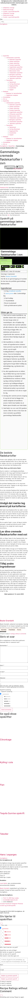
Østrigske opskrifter (15, 74)
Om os (5, 99)
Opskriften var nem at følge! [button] (8, 950)
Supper (11, 89)
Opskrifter (6, 56)
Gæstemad (12, 82)
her (9, 215)
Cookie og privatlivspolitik (8, 905)
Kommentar (4, 645)
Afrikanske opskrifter (15, 69)
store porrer (9, 293)
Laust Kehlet (3, 883)
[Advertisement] (14, 40)
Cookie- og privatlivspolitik (11, 11)
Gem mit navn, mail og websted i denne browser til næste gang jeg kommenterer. (12, 686)
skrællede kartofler (15, 291)
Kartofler (3, 629)
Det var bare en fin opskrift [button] (8, 954)
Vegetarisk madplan (12, 95)
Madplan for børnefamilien (14, 93)
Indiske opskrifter (14, 61)
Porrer (19, 629)
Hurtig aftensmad (14, 84)
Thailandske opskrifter (15, 72)
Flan (2, 784)
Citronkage (5, 739)
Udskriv (20, 167)
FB (13, 266)
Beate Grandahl (17, 168)
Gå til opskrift (10, 167)
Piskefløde (12, 629)
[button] (1, 260)
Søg (1, 19)
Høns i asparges (8, 854)
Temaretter (9, 80)
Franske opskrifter (14, 65)
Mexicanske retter (14, 71)
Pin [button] (19, 266)
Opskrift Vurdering (5, 689)
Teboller (4, 834)
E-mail (2, 671)
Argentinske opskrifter (15, 67)
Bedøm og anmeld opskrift (9, 975)
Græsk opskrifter (14, 63)
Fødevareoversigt (8, 9)
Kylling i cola (6, 762)
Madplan (5, 91)
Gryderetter (12, 88)
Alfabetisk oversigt (8, 7)
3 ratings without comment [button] (18, 633)
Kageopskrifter (13, 86)
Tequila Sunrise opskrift (12, 813)
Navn (2, 665)
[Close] (1, 923)
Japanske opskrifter (15, 78)
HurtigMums (3, 24)
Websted (2, 678)
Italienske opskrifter (15, 59)
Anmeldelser (6, 97)
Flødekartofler (4, 187)
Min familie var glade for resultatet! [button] (10, 952)
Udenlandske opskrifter (13, 57)
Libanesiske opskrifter (15, 76)
